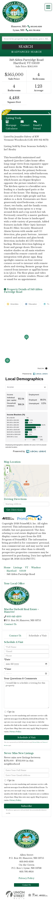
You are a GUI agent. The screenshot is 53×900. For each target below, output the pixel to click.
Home (7, 567)
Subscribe (26, 806)
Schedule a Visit (38, 635)
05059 (22, 571)
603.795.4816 (34, 30)
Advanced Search (28, 52)
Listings (17, 567)
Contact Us (10, 624)
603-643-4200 (14, 616)
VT (26, 567)
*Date (7, 659)
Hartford (11, 571)
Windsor (36, 567)
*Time (7, 669)
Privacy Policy (15, 732)
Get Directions (14, 509)
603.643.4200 (36, 27)
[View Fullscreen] (7, 478)
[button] (26, 46)
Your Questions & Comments (20, 678)
